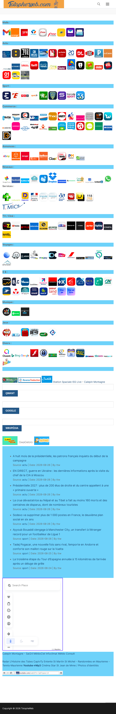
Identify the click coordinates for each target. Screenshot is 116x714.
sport (25, 538)
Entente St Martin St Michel (59, 661)
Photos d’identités (88, 665)
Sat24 (29, 653)
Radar (5, 661)
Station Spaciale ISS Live (67, 381)
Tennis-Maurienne (12, 665)
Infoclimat (51, 653)
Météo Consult (66, 653)
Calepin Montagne (94, 381)
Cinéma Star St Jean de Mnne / (60, 665)
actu (24, 464)
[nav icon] (107, 4)
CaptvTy (38, 661)
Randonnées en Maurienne (93, 661)
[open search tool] (98, 4)
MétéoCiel (39, 653)
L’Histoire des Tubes (21, 661)
